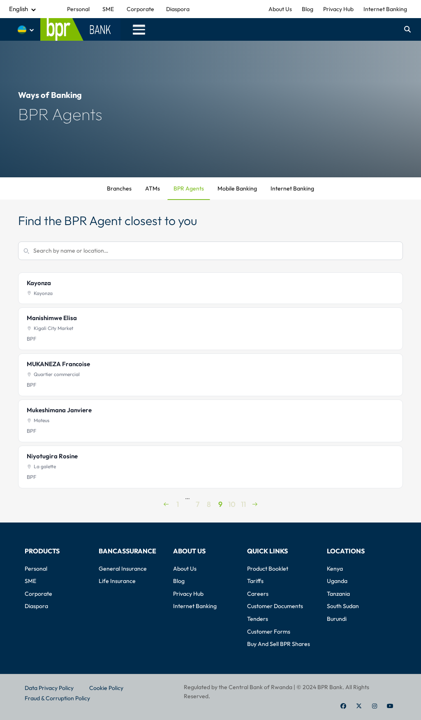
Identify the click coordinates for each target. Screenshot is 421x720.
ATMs (152, 188)
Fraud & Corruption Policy (57, 698)
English (18, 9)
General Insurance (123, 568)
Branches (119, 188)
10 (232, 499)
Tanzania (338, 593)
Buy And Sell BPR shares (278, 644)
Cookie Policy (106, 688)
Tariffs (255, 581)
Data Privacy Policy (49, 688)
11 (243, 499)
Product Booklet (267, 568)
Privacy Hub (338, 9)
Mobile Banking (237, 188)
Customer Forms (268, 631)
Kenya (335, 568)
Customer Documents (275, 606)
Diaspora (178, 9)
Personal (78, 9)
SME (108, 9)
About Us (280, 9)
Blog (307, 9)
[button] (139, 30)
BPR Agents (188, 188)
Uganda (337, 581)
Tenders (257, 618)
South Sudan (343, 606)
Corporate (140, 9)
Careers (257, 593)
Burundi (337, 618)
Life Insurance (117, 581)
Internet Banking (385, 9)
